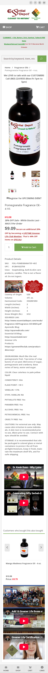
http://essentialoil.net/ (16, 337)
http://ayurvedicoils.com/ (17, 330)
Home (9, 67)
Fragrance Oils (22, 67)
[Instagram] (39, 2)
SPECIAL (17, 239)
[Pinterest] (35, 2)
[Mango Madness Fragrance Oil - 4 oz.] (24, 548)
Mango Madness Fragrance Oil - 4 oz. (23, 563)
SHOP (8, 27)
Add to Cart (30, 247)
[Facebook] (31, 2)
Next (41, 547)
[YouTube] (44, 2)
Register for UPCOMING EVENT (25, 198)
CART (42, 27)
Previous (7, 547)
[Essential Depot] (24, 14)
